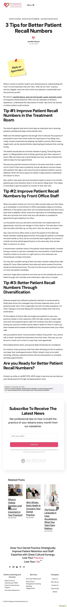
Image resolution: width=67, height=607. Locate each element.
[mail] (24, 567)
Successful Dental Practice (49, 19)
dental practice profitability (41, 390)
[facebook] (10, 567)
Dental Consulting (15, 19)
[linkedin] (17, 567)
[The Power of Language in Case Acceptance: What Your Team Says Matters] (51, 495)
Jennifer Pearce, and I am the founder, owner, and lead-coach (37, 97)
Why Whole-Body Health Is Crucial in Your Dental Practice (33, 508)
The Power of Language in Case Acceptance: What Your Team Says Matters (50, 519)
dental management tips (14, 390)
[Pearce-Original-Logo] (13, 2)
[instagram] (13, 567)
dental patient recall (27, 390)
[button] (9, 508)
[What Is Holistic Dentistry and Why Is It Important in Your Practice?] (15, 490)
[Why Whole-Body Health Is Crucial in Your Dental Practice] (33, 491)
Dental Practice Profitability (31, 19)
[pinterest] (20, 567)
